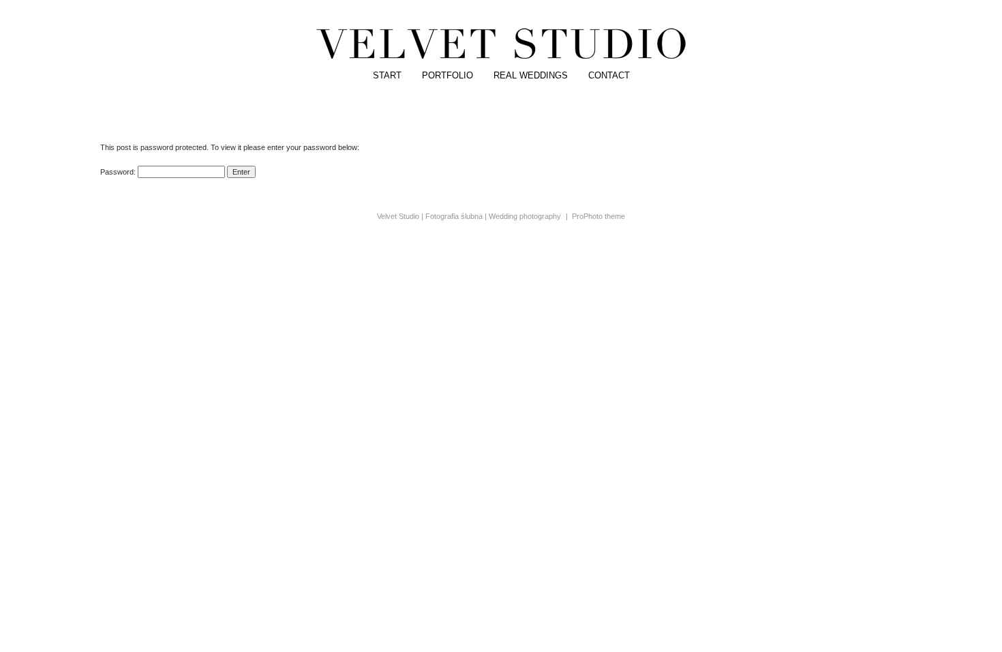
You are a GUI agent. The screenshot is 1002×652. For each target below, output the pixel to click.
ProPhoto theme (598, 216)
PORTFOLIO (447, 75)
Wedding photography (525, 216)
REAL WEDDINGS (531, 75)
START (387, 75)
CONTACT (609, 75)
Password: (119, 172)
